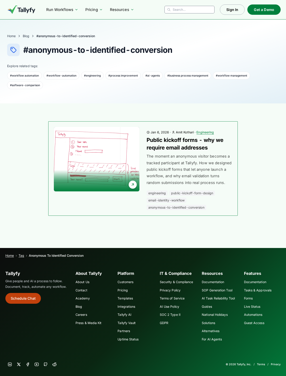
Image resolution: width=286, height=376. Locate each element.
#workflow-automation (61, 75)
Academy (83, 298)
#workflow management (231, 75)
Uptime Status (128, 339)
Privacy (276, 364)
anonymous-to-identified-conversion (176, 207)
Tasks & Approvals (257, 290)
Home (11, 36)
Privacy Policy (170, 290)
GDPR (164, 323)
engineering (157, 193)
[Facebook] (27, 364)
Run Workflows (59, 9)
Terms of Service (172, 298)
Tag (21, 255)
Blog (26, 36)
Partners (124, 331)
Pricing (91, 9)
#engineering (92, 75)
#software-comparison (25, 85)
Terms (261, 364)
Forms (248, 298)
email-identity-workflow (166, 200)
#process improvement (123, 75)
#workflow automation (24, 75)
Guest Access (254, 323)
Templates (125, 298)
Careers (81, 314)
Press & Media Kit (88, 323)
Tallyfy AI (124, 314)
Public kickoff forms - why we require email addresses (185, 144)
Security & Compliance (176, 282)
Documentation (213, 282)
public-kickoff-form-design (192, 193)
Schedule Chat (23, 298)
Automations (253, 314)
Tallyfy (12, 273)
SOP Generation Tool (217, 290)
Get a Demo (264, 9)
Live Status (252, 306)
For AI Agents (212, 339)
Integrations (126, 306)
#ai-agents (152, 75)
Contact (81, 290)
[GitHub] (45, 364)
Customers (125, 282)
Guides (207, 306)
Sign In (232, 9)
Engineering (205, 132)
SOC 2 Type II (170, 314)
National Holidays (214, 314)
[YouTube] (36, 364)
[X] (18, 364)
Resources (119, 9)
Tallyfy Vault (127, 323)
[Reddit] (54, 364)
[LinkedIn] (9, 364)
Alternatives (210, 331)
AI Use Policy (169, 306)
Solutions (208, 323)
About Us (82, 282)
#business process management (187, 75)
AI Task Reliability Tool (218, 298)
